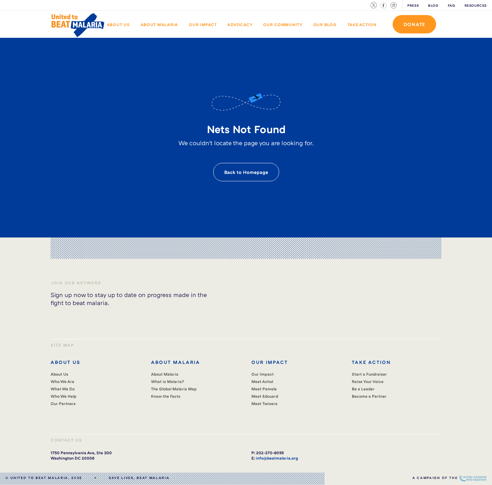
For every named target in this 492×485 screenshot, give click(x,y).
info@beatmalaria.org (277, 458)
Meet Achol (262, 381)
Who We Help (64, 396)
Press (413, 5)
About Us (118, 24)
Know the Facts (165, 396)
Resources (476, 5)
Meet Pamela (264, 388)
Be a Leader (363, 388)
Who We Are (62, 381)
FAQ (451, 5)
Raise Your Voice (368, 381)
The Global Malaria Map (174, 388)
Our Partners (63, 403)
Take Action (362, 24)
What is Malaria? (167, 381)
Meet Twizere (264, 403)
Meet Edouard (264, 396)
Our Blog (325, 24)
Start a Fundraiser (369, 374)
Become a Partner (369, 396)
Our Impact (203, 24)
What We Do (63, 388)
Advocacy (239, 24)
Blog (433, 5)
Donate (414, 24)
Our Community (283, 24)
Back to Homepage (246, 172)
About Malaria (159, 24)
